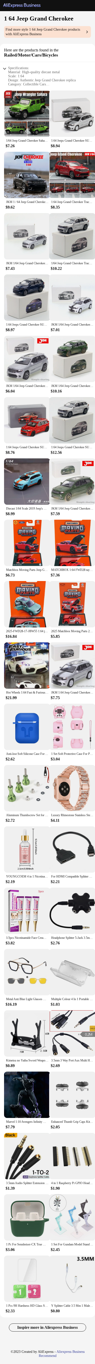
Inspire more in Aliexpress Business (47, 1327)
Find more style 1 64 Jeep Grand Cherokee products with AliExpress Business (43, 32)
